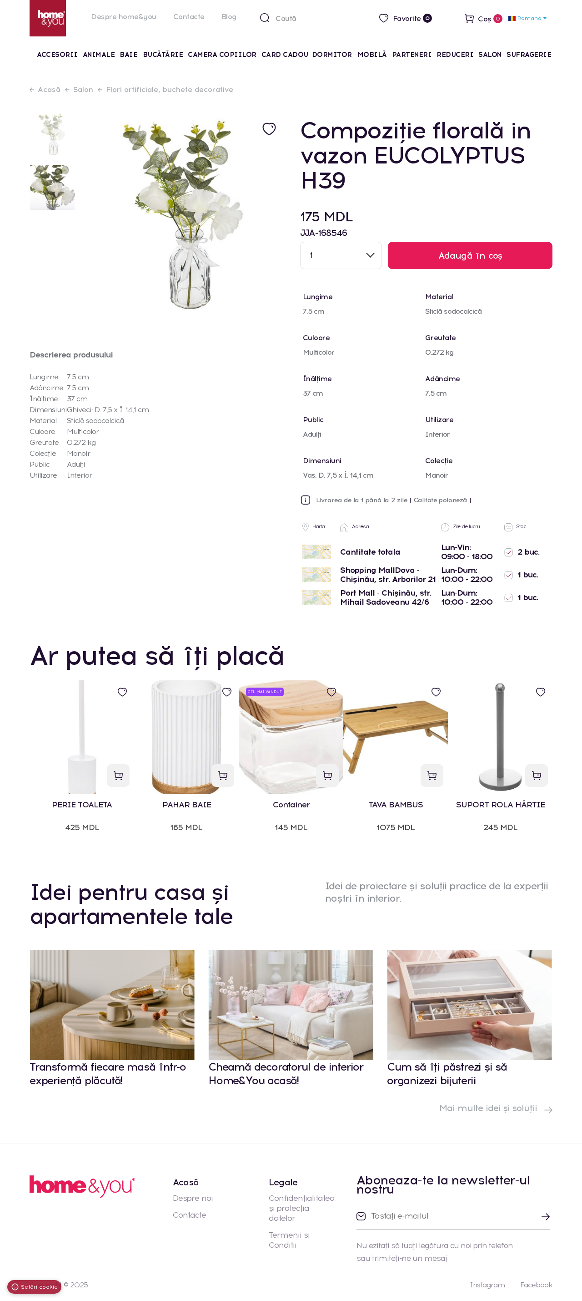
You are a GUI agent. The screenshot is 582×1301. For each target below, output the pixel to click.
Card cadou (284, 55)
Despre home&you (123, 16)
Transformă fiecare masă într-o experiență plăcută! (108, 1073)
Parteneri (412, 55)
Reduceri (454, 55)
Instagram (487, 1285)
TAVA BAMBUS (395, 805)
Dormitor (333, 55)
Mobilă (372, 55)
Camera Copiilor (222, 55)
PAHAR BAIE (186, 805)
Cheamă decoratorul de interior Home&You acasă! (285, 1073)
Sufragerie (529, 55)
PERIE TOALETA (82, 805)
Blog (228, 16)
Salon (490, 55)
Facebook (536, 1285)
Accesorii (57, 55)
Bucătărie (163, 55)
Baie (128, 55)
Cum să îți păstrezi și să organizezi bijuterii (447, 1073)
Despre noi (193, 1198)
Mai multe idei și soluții (489, 1107)
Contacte (189, 16)
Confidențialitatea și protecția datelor (302, 1208)
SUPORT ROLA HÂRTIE (500, 805)
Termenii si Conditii (289, 1240)
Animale (99, 55)
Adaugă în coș (470, 255)
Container (291, 805)
